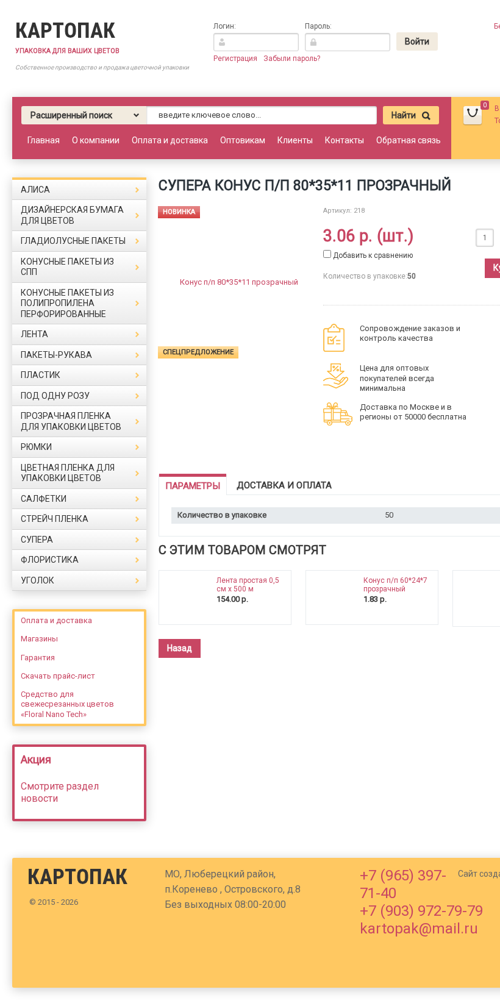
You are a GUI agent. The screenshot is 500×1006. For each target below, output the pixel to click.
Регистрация (235, 58)
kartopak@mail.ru (419, 928)
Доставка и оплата (284, 485)
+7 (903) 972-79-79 (421, 910)
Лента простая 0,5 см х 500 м (247, 584)
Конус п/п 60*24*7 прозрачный (395, 584)
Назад (179, 648)
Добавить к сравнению (372, 255)
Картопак (65, 30)
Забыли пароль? (291, 58)
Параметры (192, 485)
